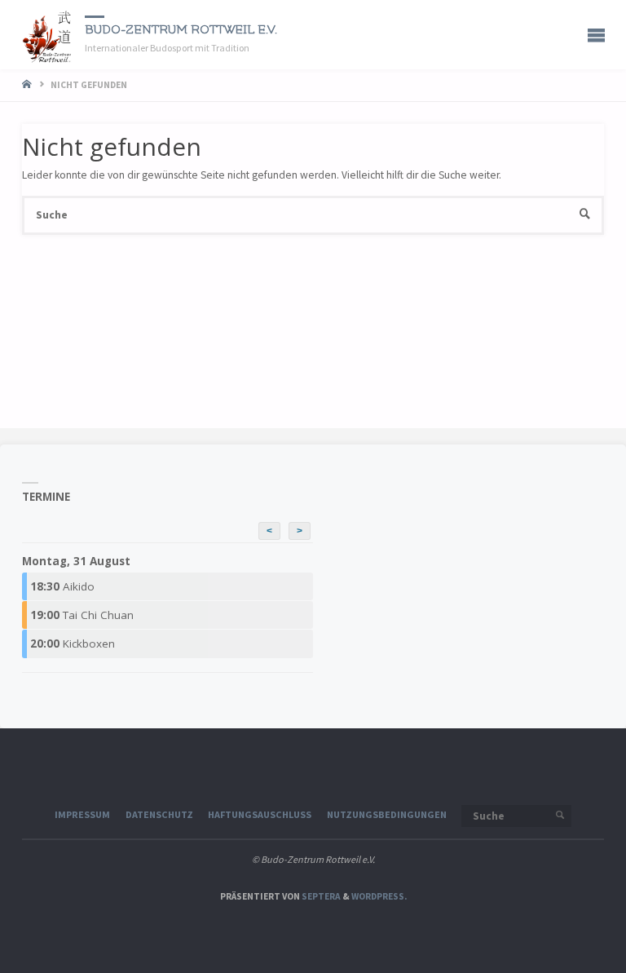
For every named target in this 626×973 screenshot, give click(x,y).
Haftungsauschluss (259, 814)
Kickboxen (72, 643)
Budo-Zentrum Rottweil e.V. (181, 30)
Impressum (82, 814)
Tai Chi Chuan (82, 615)
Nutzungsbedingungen (387, 814)
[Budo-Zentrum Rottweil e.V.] (47, 35)
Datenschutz (159, 814)
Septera (320, 896)
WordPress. (379, 896)
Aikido (62, 586)
